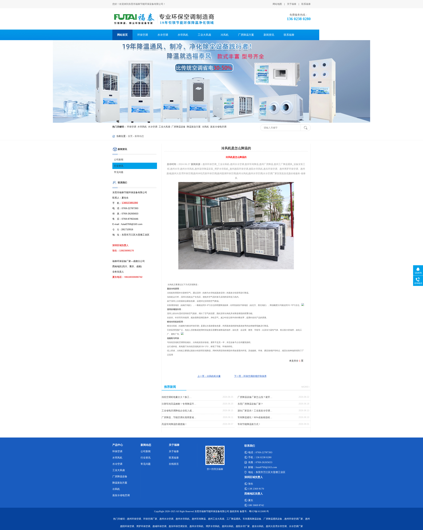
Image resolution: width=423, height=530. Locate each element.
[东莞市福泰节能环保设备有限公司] (163, 19)
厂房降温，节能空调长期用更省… (179, 417)
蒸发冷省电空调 (218, 127)
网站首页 (122, 34)
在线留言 (174, 464)
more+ (305, 386)
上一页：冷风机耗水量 (209, 376)
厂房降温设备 (178, 127)
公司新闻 (118, 159)
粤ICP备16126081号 (259, 511)
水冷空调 (162, 34)
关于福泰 (291, 4)
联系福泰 (306, 4)
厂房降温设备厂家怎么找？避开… (255, 397)
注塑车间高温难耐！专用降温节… (179, 403)
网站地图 (277, 4)
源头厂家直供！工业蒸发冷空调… (255, 410)
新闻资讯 (269, 34)
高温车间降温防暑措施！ (174, 424)
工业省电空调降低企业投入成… (178, 410)
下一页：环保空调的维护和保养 (250, 376)
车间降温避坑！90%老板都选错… (255, 417)
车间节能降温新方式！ (249, 424)
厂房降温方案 (246, 34)
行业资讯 (118, 165)
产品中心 (117, 444)
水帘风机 (183, 34)
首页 (130, 136)
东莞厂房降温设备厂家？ (250, 403)
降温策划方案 (193, 127)
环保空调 (142, 34)
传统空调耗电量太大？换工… (177, 397)
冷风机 (225, 34)
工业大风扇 (204, 34)
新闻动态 (139, 136)
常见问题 (118, 172)
